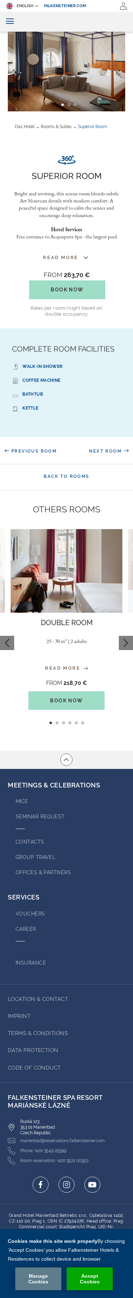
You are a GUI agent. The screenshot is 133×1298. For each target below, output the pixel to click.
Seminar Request (40, 816)
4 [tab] (69, 723)
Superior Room (92, 126)
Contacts (30, 842)
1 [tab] (50, 723)
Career (26, 929)
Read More (63, 668)
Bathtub (32, 394)
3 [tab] (63, 723)
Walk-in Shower (42, 366)
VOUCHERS (30, 914)
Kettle (30, 408)
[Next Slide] (118, 72)
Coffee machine (41, 380)
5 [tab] (76, 723)
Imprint (19, 1016)
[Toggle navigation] (10, 22)
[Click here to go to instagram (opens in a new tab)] (66, 1185)
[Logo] (66, 22)
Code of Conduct (34, 1068)
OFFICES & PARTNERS (43, 872)
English (25, 6)
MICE (22, 801)
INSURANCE (31, 963)
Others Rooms (66, 510)
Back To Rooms (66, 476)
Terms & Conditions (38, 1033)
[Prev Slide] (14, 72)
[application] (66, 1263)
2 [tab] (57, 723)
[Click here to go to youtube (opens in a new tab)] (92, 1185)
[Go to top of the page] (66, 760)
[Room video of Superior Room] (66, 160)
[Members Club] (123, 6)
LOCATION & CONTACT (38, 999)
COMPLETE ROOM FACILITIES (63, 348)
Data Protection (33, 1050)
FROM (67, 275)
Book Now (67, 289)
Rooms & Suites (56, 126)
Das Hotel (24, 126)
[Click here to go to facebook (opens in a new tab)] (41, 1185)
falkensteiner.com (65, 6)
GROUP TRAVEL (35, 857)
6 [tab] (82, 723)
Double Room (67, 622)
